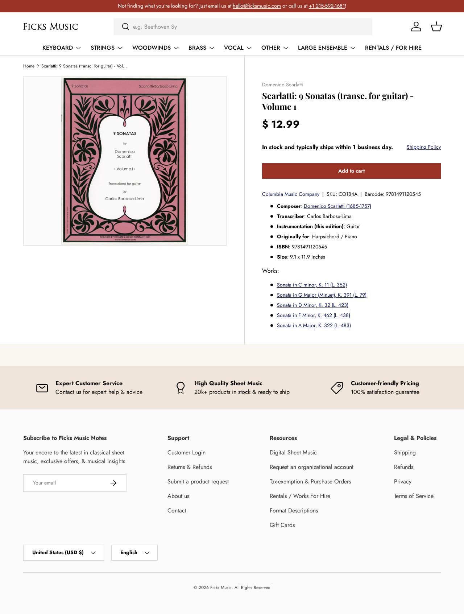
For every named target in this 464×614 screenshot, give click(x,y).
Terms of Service (414, 496)
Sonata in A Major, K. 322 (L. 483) (314, 325)
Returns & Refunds (189, 467)
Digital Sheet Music (293, 452)
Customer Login (186, 452)
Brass (197, 48)
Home (28, 66)
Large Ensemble (322, 48)
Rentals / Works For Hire (300, 496)
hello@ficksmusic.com (257, 5)
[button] (436, 26)
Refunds (403, 467)
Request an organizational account (311, 467)
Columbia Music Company (290, 194)
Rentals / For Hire (393, 48)
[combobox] (242, 26)
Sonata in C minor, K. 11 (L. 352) (312, 284)
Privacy (402, 481)
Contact (176, 510)
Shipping (405, 452)
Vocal (234, 48)
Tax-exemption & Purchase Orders (310, 481)
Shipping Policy (424, 147)
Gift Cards (282, 525)
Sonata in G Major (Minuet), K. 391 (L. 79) (321, 294)
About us (178, 496)
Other (270, 48)
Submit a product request (198, 481)
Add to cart (351, 170)
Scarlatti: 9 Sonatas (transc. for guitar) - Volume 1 (84, 66)
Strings (103, 48)
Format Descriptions (294, 510)
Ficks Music (221, 587)
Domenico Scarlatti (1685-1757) (337, 206)
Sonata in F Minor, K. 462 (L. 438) (313, 315)
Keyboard (57, 48)
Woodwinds (151, 48)
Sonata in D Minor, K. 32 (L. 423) (312, 305)
